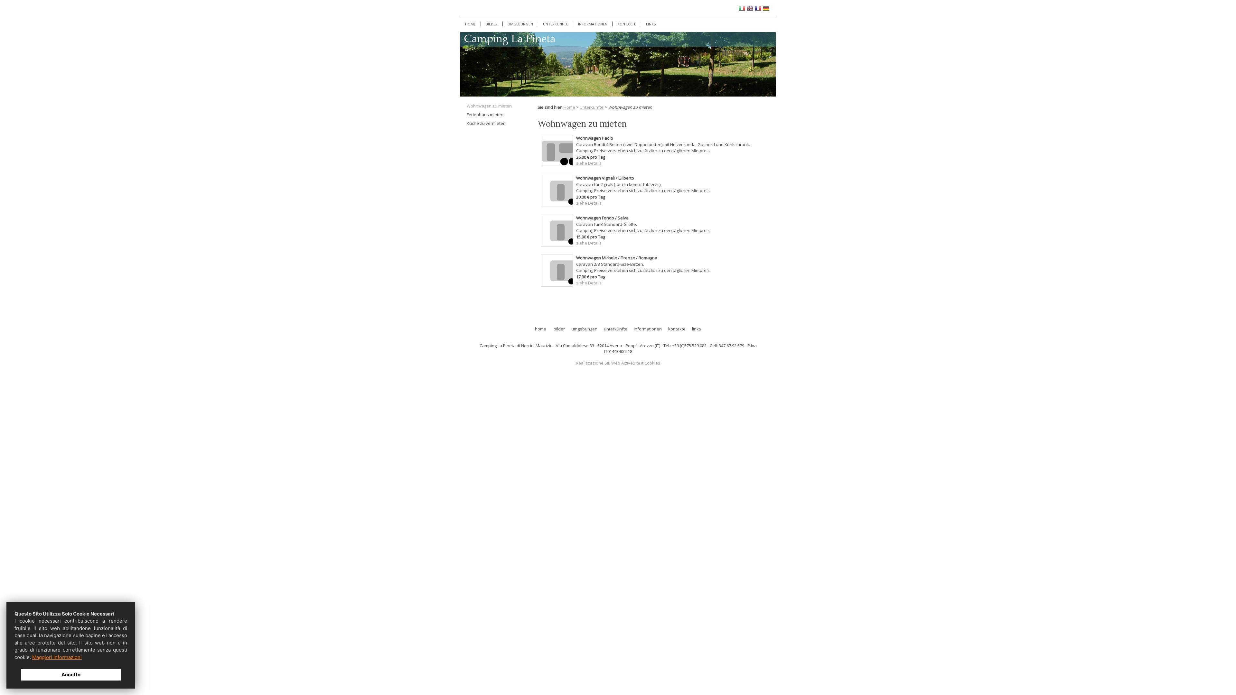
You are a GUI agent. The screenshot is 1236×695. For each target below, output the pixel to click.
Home (470, 24)
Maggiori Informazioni (57, 657)
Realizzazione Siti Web (598, 363)
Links (651, 24)
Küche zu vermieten (486, 123)
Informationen (592, 24)
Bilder (492, 24)
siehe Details (589, 203)
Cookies (652, 363)
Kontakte (626, 24)
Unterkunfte (555, 24)
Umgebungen (520, 24)
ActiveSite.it (632, 363)
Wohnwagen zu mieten (489, 106)
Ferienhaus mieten (485, 114)
